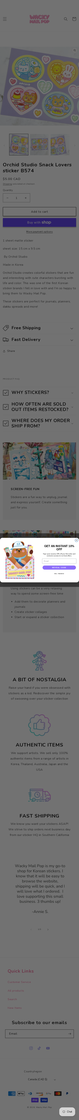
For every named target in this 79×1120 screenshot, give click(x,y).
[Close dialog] (76, 540)
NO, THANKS (59, 573)
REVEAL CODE (59, 567)
